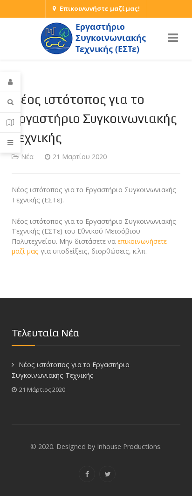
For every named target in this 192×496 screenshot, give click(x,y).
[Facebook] (87, 474)
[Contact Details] (10, 123)
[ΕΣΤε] (96, 38)
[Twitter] (107, 474)
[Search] (10, 102)
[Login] (10, 82)
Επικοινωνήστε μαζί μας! (100, 8)
